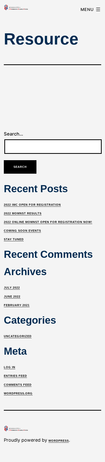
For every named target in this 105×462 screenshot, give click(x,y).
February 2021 (17, 305)
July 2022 (12, 287)
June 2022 (12, 296)
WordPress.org (18, 393)
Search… (13, 134)
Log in (9, 367)
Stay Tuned (14, 239)
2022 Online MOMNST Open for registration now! (48, 221)
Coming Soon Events (22, 230)
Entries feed (15, 375)
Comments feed (18, 384)
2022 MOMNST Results (23, 213)
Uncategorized (18, 336)
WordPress (58, 440)
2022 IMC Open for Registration (32, 204)
